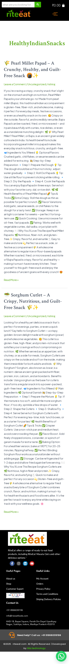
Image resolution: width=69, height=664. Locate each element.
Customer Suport (15, 588)
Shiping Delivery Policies (48, 599)
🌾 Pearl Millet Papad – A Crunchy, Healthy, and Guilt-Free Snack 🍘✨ (32, 69)
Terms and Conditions (47, 594)
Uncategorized (36, 84)
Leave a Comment (15, 84)
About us (10, 578)
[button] (61, 656)
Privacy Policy (43, 588)
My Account (42, 578)
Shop (8, 583)
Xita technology (36, 648)
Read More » (11, 279)
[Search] (37, 4)
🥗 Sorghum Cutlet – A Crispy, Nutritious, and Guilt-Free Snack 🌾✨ (33, 301)
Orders (39, 583)
